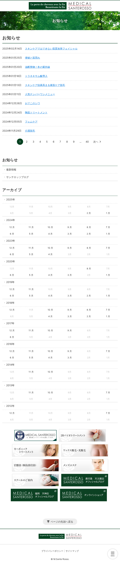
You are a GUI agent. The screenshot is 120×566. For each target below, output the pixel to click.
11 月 (31, 227)
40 (87, 141)
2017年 (10, 323)
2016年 (10, 344)
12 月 (12, 227)
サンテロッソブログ (17, 177)
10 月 (50, 227)
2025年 (10, 199)
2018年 (10, 302)
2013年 (10, 385)
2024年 (10, 220)
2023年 (10, 240)
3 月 (70, 233)
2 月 (89, 213)
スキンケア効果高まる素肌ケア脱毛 (45, 85)
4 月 (50, 233)
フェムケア (31, 121)
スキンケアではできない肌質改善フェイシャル (51, 48)
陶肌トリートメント (36, 112)
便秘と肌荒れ (32, 57)
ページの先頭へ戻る (62, 521)
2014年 (10, 364)
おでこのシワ (32, 103)
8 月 (89, 227)
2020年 (10, 261)
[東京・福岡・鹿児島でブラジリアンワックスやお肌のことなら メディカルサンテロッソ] (60, 6)
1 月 (108, 213)
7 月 (108, 227)
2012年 (10, 405)
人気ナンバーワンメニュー (40, 94)
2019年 (10, 282)
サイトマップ (72, 551)
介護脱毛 (30, 130)
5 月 (31, 233)
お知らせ (10, 160)
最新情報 (11, 169)
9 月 (70, 227)
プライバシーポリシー (52, 551)
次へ (95, 141)
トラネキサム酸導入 (36, 76)
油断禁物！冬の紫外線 (37, 66)
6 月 (12, 233)
